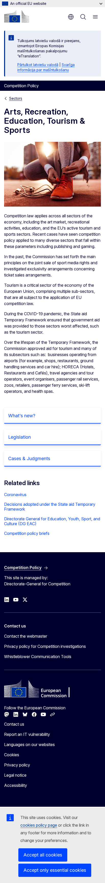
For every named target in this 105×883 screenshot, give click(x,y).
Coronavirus (15, 494)
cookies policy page (38, 825)
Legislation (19, 437)
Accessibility (15, 785)
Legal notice (15, 775)
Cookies (11, 754)
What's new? (21, 415)
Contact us (14, 724)
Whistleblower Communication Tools (37, 656)
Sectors (15, 98)
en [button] (70, 16)
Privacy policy (17, 764)
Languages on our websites (29, 744)
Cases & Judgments (29, 458)
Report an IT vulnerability (27, 734)
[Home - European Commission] (16, 16)
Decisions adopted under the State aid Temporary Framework (49, 506)
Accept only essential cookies (54, 870)
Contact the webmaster (25, 636)
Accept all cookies (42, 854)
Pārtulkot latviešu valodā (37, 64)
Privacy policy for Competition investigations (45, 646)
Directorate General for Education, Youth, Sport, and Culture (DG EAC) (52, 521)
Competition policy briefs (26, 533)
